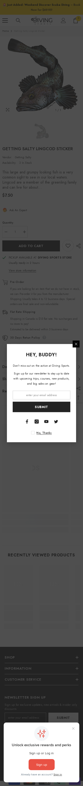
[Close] (76, 343)
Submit (41, 407)
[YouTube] (46, 421)
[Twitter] (56, 421)
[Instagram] (37, 421)
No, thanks (44, 433)
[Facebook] (27, 421)
